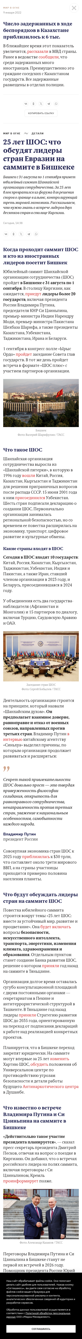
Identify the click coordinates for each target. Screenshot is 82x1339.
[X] (41, 104)
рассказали (37, 52)
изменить (59, 1059)
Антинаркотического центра (51, 1087)
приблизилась (36, 857)
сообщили (49, 57)
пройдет (24, 355)
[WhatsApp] (56, 104)
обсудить (39, 1065)
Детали (38, 133)
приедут (33, 294)
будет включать (55, 927)
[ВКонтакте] (26, 104)
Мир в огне (11, 7)
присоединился (30, 498)
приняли (50, 966)
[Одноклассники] (33, 104)
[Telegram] (48, 104)
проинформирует (20, 1181)
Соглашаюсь (41, 1329)
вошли (28, 476)
